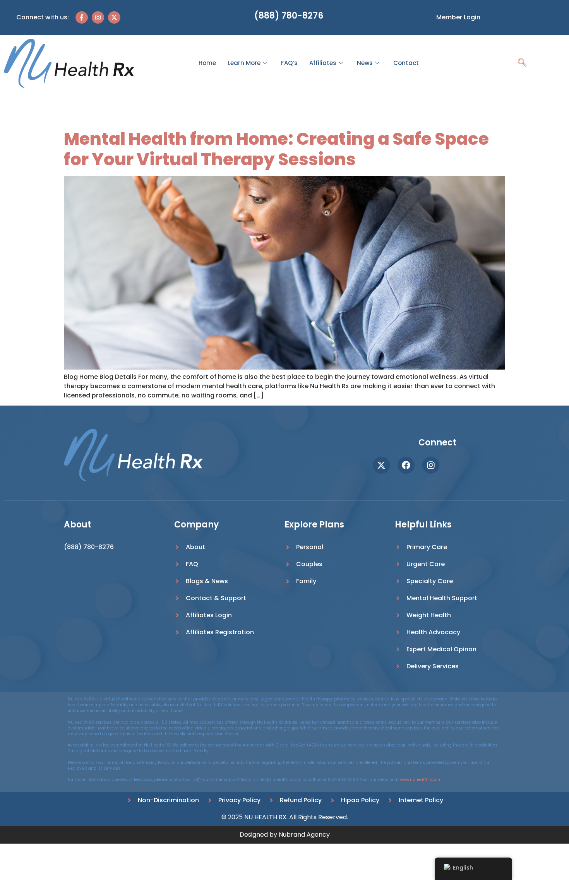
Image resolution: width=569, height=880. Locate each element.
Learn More (244, 63)
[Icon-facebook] (81, 17)
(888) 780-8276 (288, 16)
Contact (406, 63)
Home (207, 63)
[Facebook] (406, 465)
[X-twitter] (114, 17)
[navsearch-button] (522, 63)
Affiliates (322, 63)
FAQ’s (289, 63)
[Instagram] (98, 17)
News (365, 63)
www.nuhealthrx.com (421, 779)
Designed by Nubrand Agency (285, 834)
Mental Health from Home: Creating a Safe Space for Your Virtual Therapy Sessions (276, 149)
